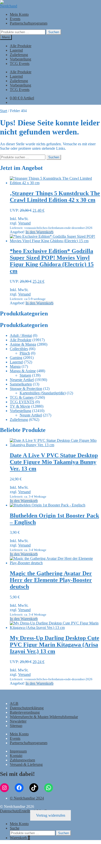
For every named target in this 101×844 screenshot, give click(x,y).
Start (3, 111)
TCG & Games (22, 397)
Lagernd (16, 50)
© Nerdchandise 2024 (27, 798)
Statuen (25, 375)
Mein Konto (19, 14)
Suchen (53, 32)
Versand (24, 223)
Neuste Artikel (31, 415)
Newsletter (18, 721)
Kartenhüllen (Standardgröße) (43, 393)
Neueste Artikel (22, 380)
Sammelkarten (21, 384)
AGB (14, 703)
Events (15, 19)
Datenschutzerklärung (27, 708)
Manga (15, 366)
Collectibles (19, 349)
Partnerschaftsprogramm (28, 23)
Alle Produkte (20, 46)
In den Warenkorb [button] (39, 232)
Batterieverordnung (25, 712)
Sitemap (16, 726)
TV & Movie (20, 406)
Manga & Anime (23, 371)
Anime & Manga (23, 344)
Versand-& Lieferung (26, 764)
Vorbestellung (20, 59)
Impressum (18, 751)
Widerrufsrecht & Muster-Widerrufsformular (44, 717)
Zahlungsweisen (22, 760)
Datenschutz (9, 811)
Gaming (16, 357)
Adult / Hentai (21, 335)
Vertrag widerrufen (50, 815)
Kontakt (16, 756)
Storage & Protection (26, 388)
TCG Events (19, 63)
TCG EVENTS (22, 402)
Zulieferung (19, 55)
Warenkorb (20, 838)
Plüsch (25, 353)
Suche (14, 828)
